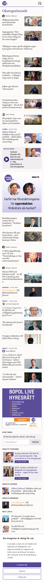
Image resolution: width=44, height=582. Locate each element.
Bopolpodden (8, 149)
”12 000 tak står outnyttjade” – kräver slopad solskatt (12, 376)
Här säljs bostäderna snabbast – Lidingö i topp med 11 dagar (11, 75)
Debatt (5, 301)
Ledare (4, 129)
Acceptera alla (22, 565)
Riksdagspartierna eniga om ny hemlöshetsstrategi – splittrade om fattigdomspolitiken (11, 61)
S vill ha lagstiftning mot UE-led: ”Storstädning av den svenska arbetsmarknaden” (12, 256)
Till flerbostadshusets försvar (10, 292)
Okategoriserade (15, 11)
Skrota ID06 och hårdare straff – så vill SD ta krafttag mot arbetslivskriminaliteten (12, 277)
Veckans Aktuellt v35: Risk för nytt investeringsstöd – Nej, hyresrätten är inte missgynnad (28, 455)
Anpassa (22, 571)
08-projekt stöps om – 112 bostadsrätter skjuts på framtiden (12, 120)
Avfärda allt (22, 577)
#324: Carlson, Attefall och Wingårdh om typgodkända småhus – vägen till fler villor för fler (26, 471)
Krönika (5, 287)
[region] (22, 558)
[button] (22, 461)
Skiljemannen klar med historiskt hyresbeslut (10, 22)
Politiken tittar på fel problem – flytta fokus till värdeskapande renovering (11, 137)
